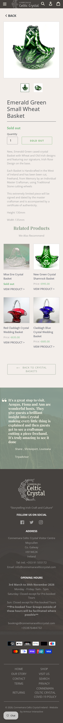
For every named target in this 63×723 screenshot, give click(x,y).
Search (44, 679)
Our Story (18, 674)
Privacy (44, 683)
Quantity (12, 134)
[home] (31, 500)
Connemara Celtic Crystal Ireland (31, 707)
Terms (18, 683)
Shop (44, 669)
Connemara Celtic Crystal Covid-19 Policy (45, 693)
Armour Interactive (33, 711)
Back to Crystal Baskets (34, 369)
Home (19, 669)
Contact (19, 679)
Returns (19, 693)
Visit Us (44, 674)
